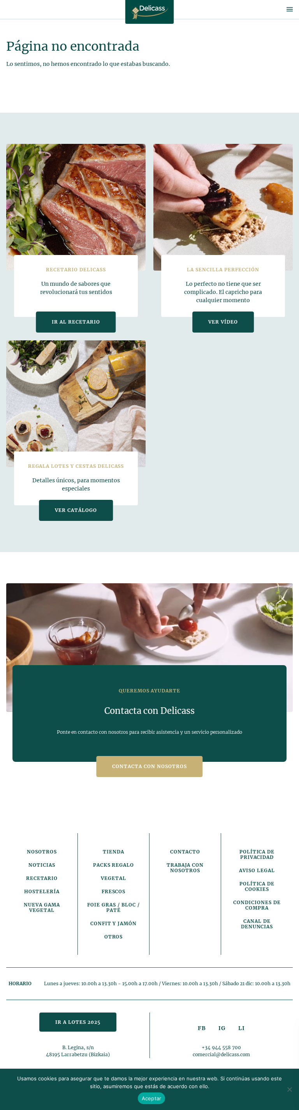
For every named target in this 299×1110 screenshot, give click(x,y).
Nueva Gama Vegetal (42, 907)
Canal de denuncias (257, 923)
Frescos (114, 891)
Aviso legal (257, 870)
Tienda (113, 852)
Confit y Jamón (113, 923)
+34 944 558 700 (221, 1047)
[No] (289, 1089)
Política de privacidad (257, 854)
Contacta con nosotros (149, 766)
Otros (113, 937)
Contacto (185, 852)
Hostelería (42, 891)
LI (241, 1028)
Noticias (41, 865)
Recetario (42, 878)
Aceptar (152, 1098)
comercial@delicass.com (221, 1054)
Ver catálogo (76, 510)
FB (202, 1028)
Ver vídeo (223, 322)
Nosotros (42, 852)
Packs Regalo (113, 865)
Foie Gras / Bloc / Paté (113, 907)
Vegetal (113, 878)
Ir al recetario (76, 322)
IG (221, 1028)
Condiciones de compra (256, 905)
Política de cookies (257, 886)
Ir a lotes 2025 (77, 1022)
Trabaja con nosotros (185, 867)
